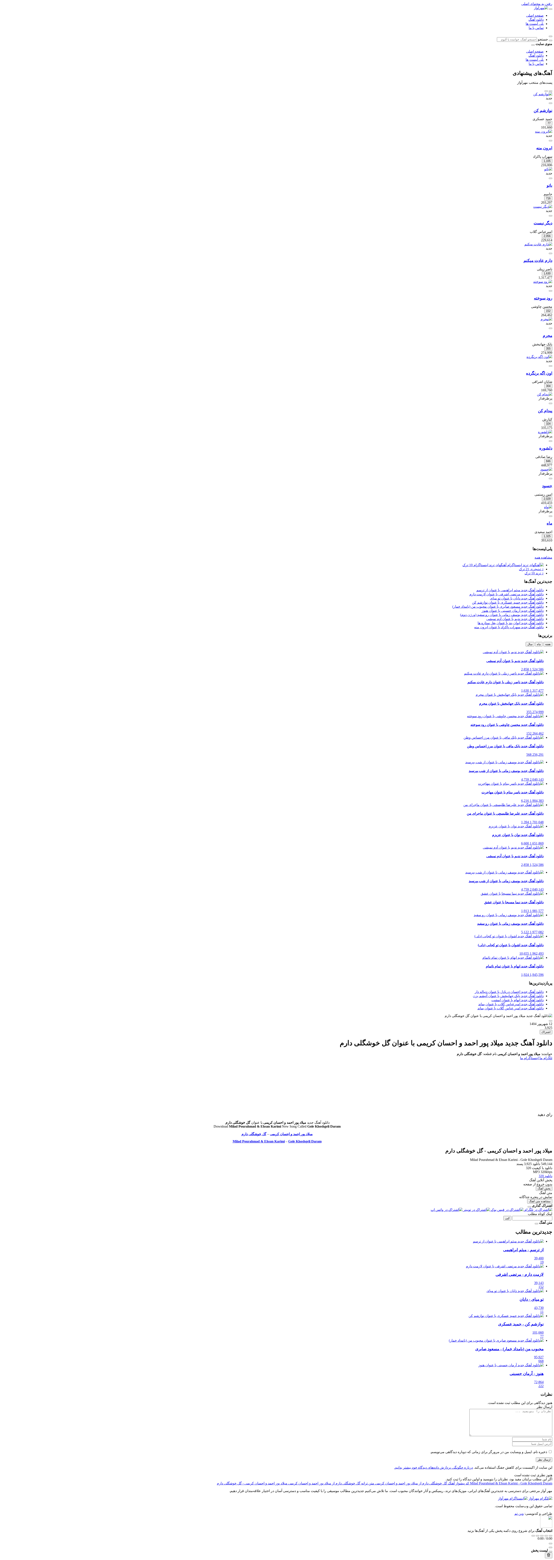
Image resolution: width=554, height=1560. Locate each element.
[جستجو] (550, 40)
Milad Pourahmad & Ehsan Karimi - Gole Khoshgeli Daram (510, 1483)
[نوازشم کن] (542, 94)
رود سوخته (543, 298)
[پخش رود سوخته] (550, 291)
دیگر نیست (543, 223)
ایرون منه (544, 148)
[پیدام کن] (544, 394)
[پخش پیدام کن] (550, 403)
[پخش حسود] (550, 478)
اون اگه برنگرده (539, 373)
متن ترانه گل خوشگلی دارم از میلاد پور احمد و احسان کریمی (330, 1483)
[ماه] (548, 507)
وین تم (519, 1513)
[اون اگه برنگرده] (539, 357)
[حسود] (546, 469)
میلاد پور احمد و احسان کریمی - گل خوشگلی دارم (252, 1483)
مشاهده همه (543, 557)
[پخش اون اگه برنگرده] (550, 366)
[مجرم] (546, 319)
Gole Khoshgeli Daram (305, 1141)
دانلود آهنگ (536, 19)
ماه (549, 523)
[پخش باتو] (550, 178)
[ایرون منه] (543, 131)
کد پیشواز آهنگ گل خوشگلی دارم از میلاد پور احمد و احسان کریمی (421, 1483)
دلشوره (545, 448)
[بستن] (529, 1206)
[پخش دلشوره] (550, 441)
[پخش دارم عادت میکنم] (550, 253)
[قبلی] (550, 91)
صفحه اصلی (535, 15)
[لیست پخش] (550, 1547)
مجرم (547, 335)
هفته (548, 644)
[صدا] (550, 1543)
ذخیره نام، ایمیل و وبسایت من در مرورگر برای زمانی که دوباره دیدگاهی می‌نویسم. (488, 1452)
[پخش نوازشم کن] (550, 103)
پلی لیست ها (535, 24)
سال (530, 644)
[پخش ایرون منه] (550, 140)
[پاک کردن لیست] (548, 1555)
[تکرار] (533, 1535)
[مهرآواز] (541, 8)
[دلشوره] (545, 432)
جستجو (543, 39)
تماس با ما (536, 28)
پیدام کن (545, 410)
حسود (547, 485)
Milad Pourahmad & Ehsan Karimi (259, 1141)
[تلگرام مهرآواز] (540, 1498)
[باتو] (548, 169)
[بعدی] (546, 91)
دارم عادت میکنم (537, 260)
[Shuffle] (550, 1535)
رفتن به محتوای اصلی (536, 4)
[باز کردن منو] (550, 9)
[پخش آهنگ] (550, 1021)
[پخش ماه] (550, 516)
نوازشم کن (543, 110)
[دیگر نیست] (542, 206)
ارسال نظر (544, 1459)
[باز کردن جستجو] (550, 36)
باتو (549, 185)
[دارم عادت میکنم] (538, 244)
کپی (507, 1218)
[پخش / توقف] (542, 1535)
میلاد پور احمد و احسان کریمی (291, 1134)
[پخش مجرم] (550, 328)
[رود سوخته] (542, 282)
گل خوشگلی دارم (254, 1134)
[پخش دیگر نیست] (550, 215)
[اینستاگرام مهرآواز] (513, 1498)
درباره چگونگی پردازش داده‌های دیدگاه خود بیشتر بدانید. (433, 1467)
